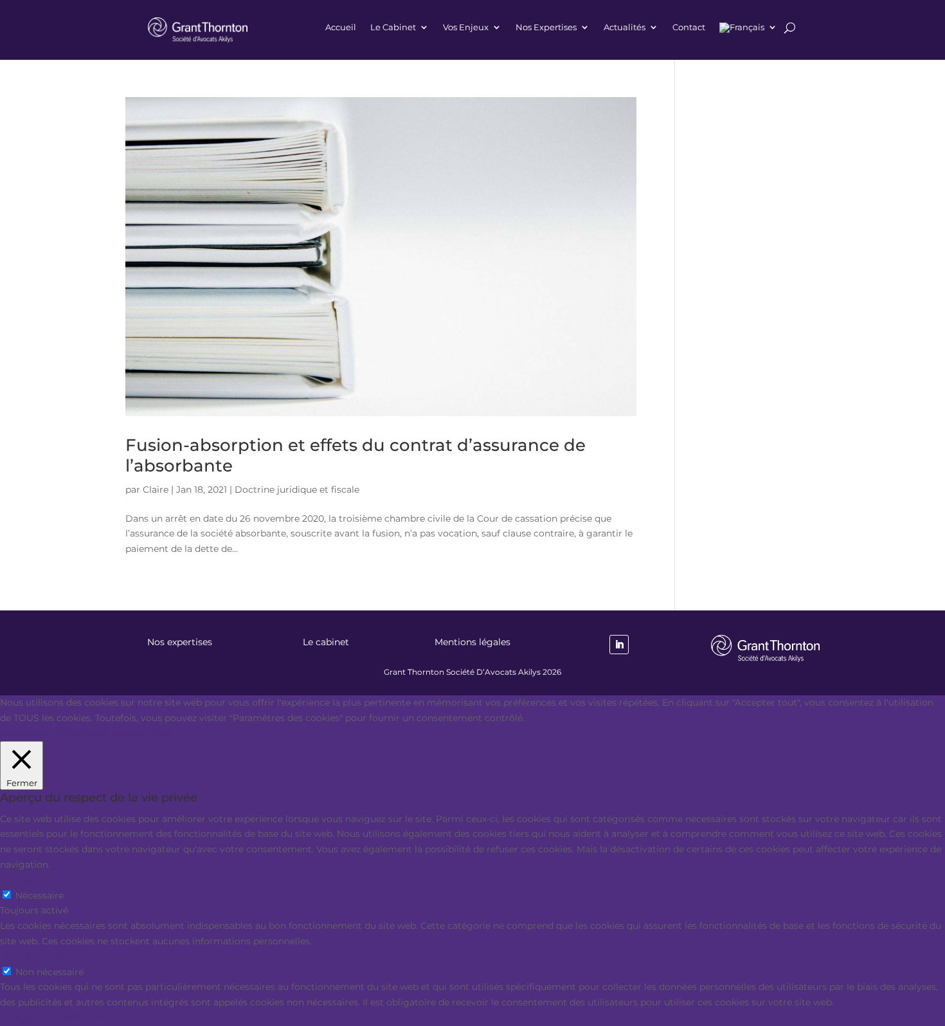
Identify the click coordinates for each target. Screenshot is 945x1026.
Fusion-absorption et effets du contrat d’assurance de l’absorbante (355, 455)
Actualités (624, 27)
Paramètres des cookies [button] (53, 732)
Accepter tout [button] (141, 732)
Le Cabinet (393, 27)
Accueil (340, 27)
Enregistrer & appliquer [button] (52, 1017)
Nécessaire (39, 895)
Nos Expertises (546, 27)
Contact (688, 27)
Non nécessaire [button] (34, 956)
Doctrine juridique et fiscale (297, 489)
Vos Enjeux (466, 27)
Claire (155, 489)
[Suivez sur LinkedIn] (619, 644)
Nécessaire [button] (24, 880)
